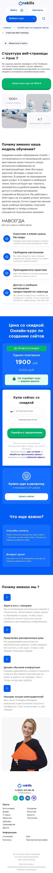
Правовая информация (26, 869)
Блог (28, 836)
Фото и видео (9, 808)
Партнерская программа (36, 840)
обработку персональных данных (25, 454)
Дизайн (6, 812)
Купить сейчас (26, 497)
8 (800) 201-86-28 (24, 790)
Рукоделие (31, 808)
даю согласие (33, 452)
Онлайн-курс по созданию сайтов (32, 28)
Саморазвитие (9, 824)
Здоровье (7, 821)
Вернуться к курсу (18, 43)
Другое (6, 828)
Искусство (31, 812)
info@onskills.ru (24, 793)
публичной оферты (35, 457)
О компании (8, 836)
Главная (7, 28)
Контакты (38, 10)
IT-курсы (6, 815)
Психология (32, 818)
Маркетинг (7, 818)
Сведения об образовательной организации (27, 867)
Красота (31, 815)
